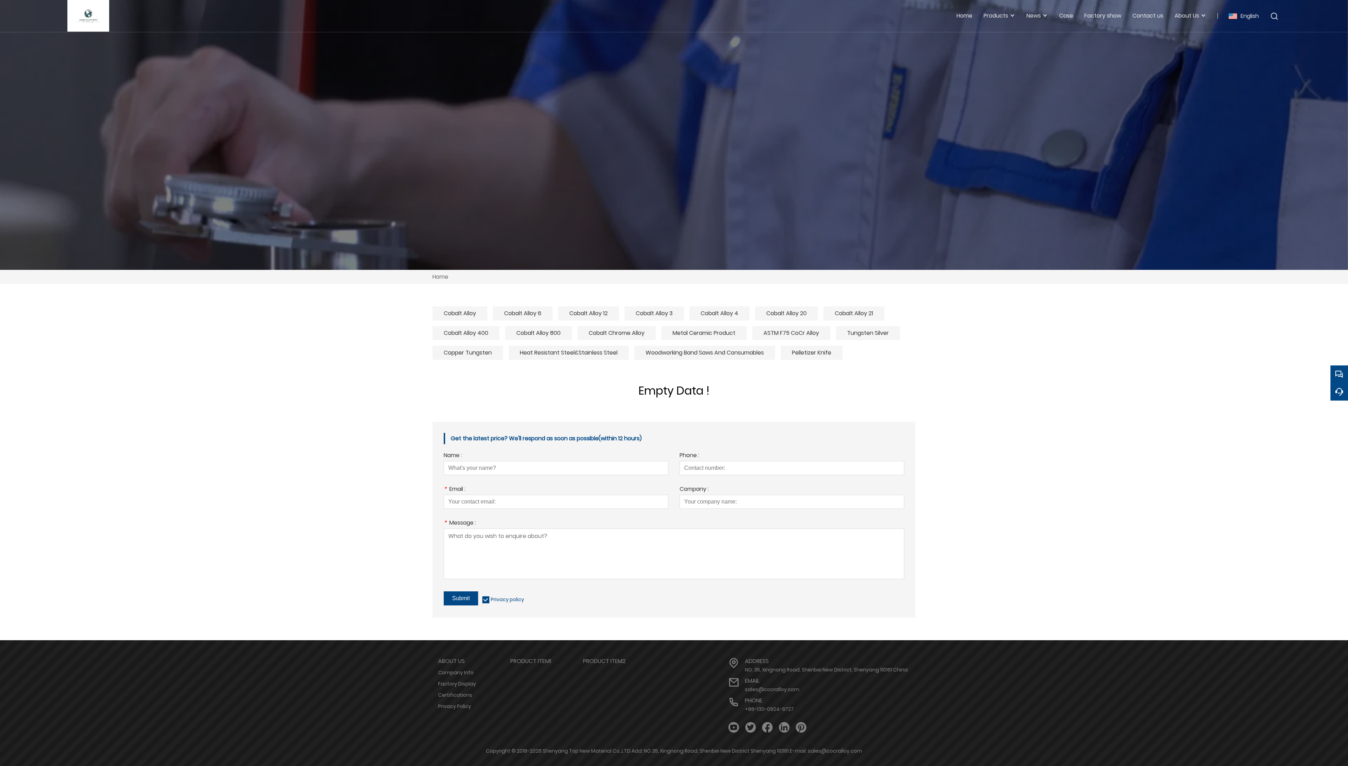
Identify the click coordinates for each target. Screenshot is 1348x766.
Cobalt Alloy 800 (538, 333)
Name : (453, 456)
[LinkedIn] (784, 727)
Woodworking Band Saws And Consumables (705, 353)
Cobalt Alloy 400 (466, 333)
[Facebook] (767, 727)
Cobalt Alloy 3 (654, 313)
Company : (694, 489)
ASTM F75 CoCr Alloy (791, 333)
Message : (460, 523)
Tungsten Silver (868, 333)
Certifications (455, 695)
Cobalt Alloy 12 (588, 313)
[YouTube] (733, 727)
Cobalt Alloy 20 (786, 313)
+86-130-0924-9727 (769, 709)
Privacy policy (507, 599)
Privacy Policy (454, 706)
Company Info (456, 672)
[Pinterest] (801, 727)
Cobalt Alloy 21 (854, 313)
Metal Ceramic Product (704, 333)
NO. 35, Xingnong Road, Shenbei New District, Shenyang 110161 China (826, 669)
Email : (454, 489)
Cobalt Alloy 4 (719, 313)
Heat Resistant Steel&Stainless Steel (568, 353)
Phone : (689, 456)
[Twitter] (750, 727)
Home (440, 277)
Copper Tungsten (468, 353)
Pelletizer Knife (811, 353)
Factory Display (457, 683)
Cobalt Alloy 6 (522, 313)
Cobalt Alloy (460, 313)
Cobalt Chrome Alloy (617, 333)
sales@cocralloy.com (772, 689)
